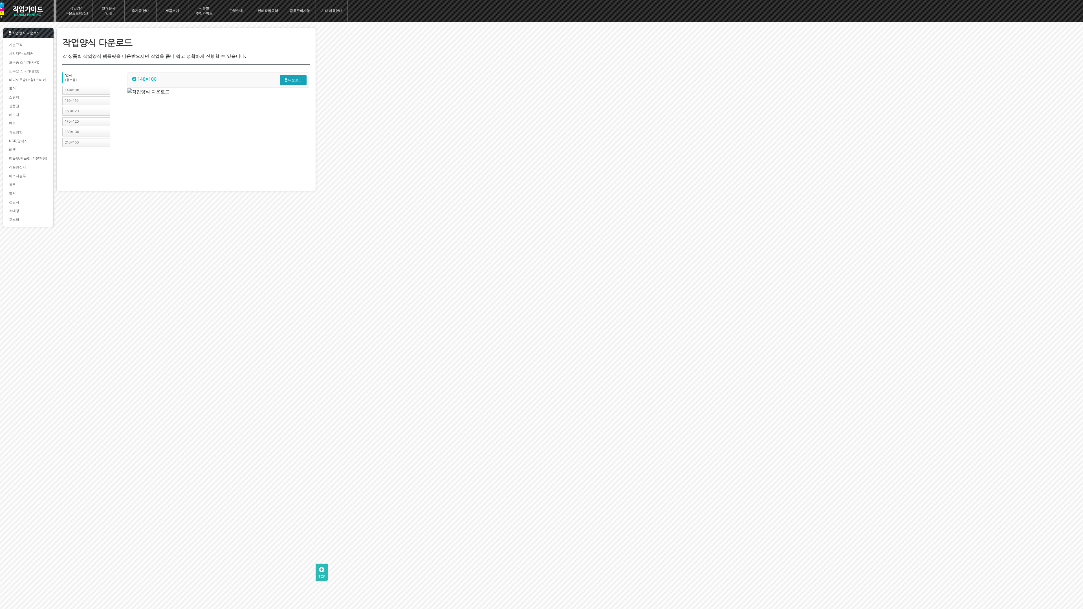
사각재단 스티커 (21, 53)
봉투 (12, 184)
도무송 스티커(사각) (24, 62)
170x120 (72, 121)
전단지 (14, 202)
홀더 (12, 88)
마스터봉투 (17, 176)
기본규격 (16, 45)
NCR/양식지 (18, 141)
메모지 (14, 114)
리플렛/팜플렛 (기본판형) (28, 158)
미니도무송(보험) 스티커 (27, 80)
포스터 (14, 219)
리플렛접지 (17, 167)
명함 (12, 123)
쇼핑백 (14, 97)
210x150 (72, 142)
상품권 (14, 106)
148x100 (72, 90)
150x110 (72, 100)
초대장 (14, 211)
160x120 (72, 111)
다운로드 (294, 80)
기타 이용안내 (331, 10)
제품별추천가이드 (204, 10)
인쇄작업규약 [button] (268, 10)
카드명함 (16, 132)
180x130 (72, 132)
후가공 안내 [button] (140, 10)
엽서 (12, 193)
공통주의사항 (300, 10)
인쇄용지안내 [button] (108, 10)
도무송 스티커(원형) (24, 71)
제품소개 (172, 10)
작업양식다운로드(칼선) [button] (76, 10)
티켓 (12, 149)
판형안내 (236, 10)
